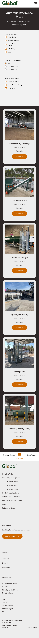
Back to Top (32, 627)
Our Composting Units (11, 478)
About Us (6, 512)
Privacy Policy (6, 625)
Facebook (6, 567)
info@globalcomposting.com (7, 608)
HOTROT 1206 (12, 481)
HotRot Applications (10, 493)
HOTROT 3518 (12, 489)
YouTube (5, 558)
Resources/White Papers (12, 500)
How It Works (7, 474)
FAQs (4, 504)
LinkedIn (5, 563)
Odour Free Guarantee (11, 497)
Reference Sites (8, 508)
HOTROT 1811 (11, 485)
